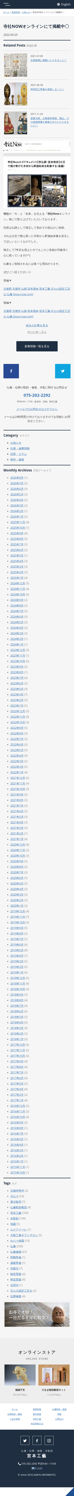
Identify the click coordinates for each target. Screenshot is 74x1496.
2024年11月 (17, 589)
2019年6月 (17, 945)
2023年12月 (17, 650)
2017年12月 (17, 1045)
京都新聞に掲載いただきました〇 (48, 60)
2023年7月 (17, 678)
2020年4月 (17, 889)
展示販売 (15, 1202)
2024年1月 (17, 644)
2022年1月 (17, 772)
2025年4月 (17, 561)
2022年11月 (17, 717)
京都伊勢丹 (17, 1191)
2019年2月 (17, 967)
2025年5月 (17, 555)
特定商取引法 (37, 1423)
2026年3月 (17, 505)
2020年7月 (17, 872)
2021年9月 (17, 794)
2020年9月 (17, 861)
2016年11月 (17, 1111)
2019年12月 (17, 911)
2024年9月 (17, 600)
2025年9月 (17, 533)
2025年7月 (17, 544)
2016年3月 (17, 1150)
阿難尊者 (15, 1257)
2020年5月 (17, 883)
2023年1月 (17, 706)
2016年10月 (17, 1117)
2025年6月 (17, 550)
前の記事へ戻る (37, 332)
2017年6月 (17, 1078)
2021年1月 (17, 839)
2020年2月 (17, 900)
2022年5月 (17, 750)
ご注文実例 (14, 1418)
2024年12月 (17, 583)
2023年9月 (17, 667)
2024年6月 (17, 617)
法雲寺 (14, 1285)
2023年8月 (17, 672)
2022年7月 (17, 739)
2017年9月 (17, 1061)
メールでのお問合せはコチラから (37, 409)
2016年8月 (17, 1128)
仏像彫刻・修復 (59, 1409)
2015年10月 (17, 1172)
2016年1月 (17, 1161)
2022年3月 (17, 761)
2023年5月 (17, 689)
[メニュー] (6, 4)
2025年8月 (17, 539)
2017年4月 (17, 1089)
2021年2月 (17, 833)
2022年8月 (17, 733)
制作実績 (37, 1414)
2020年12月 (17, 844)
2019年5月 (17, 950)
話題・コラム (18, 454)
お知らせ (26, 12)
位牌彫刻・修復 (14, 1414)
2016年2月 (17, 1156)
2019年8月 (17, 933)
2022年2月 (17, 767)
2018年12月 (17, 978)
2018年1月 (17, 1039)
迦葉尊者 (15, 1263)
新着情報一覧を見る (37, 346)
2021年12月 (17, 778)
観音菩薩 (15, 1274)
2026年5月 (17, 494)
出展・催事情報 (20, 448)
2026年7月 (17, 483)
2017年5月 (17, 1084)
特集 (59, 1414)
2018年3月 (17, 1028)
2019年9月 (17, 928)
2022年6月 (17, 744)
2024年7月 (17, 611)
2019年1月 (17, 972)
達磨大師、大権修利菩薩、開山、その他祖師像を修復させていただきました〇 (49, 122)
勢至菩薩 (15, 1279)
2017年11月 (17, 1050)
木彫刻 (14, 1218)
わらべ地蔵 (17, 1241)
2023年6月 (17, 683)
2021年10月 (17, 789)
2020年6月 (17, 878)
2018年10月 (17, 989)
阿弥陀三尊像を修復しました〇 (47, 89)
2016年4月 (17, 1145)
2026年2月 (17, 511)
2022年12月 (17, 711)
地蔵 (13, 1224)
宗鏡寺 (14, 1268)
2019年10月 (17, 922)
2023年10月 (17, 661)
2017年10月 (17, 1056)
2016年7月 (17, 1134)
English (66, 4)
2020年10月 (17, 856)
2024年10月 (17, 594)
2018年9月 (17, 995)
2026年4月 (17, 500)
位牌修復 (15, 1296)
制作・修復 (17, 459)
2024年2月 (17, 639)
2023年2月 (17, 700)
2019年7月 (17, 939)
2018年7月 (17, 1006)
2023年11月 (17, 655)
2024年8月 (17, 605)
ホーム (6, 12)
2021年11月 (17, 783)
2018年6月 (17, 1011)
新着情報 (16, 12)
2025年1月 (17, 578)
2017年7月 (17, 1072)
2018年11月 (17, 983)
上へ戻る (69, 1491)
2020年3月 (17, 895)
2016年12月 (17, 1106)
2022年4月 (17, 756)
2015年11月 (17, 1167)
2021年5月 (17, 817)
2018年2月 (17, 1033)
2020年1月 (17, 906)
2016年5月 (17, 1139)
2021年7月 (17, 806)
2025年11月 (17, 522)
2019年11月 (17, 917)
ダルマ (14, 1196)
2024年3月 (17, 633)
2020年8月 (17, 867)
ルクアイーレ (18, 1229)
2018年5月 (17, 1017)
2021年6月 (17, 811)
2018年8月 (17, 1000)
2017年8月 (17, 1067)
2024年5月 (17, 622)
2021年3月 (17, 828)
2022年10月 (17, 722)
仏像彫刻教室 (18, 1207)
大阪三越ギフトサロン (24, 1235)
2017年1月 (17, 1100)
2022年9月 (17, 728)
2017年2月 (17, 1095)
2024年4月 (17, 628)
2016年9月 (17, 1122)
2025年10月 (17, 528)
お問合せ (59, 1418)
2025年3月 (17, 567)
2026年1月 (17, 517)
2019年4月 (17, 956)
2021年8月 (17, 800)
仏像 (13, 1246)
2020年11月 (17, 850)
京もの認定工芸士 (21, 1291)
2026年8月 (17, 478)
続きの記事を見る (37, 325)
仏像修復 (15, 1252)
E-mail (38, 1468)
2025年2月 (17, 572)
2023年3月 (17, 694)
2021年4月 (17, 822)
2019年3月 (17, 961)
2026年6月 (17, 489)
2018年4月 (17, 1022)
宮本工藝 (15, 1213)
